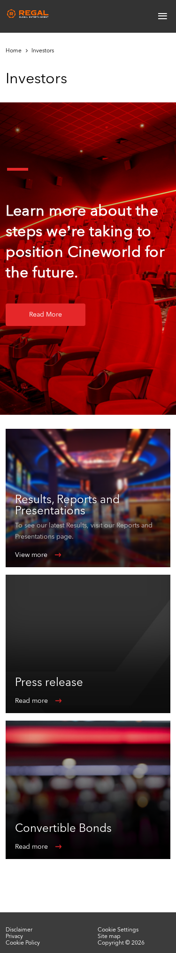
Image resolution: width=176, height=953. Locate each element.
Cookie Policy (23, 942)
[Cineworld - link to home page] (28, 13)
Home (14, 50)
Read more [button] (45, 314)
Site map (109, 936)
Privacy (14, 936)
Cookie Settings (118, 929)
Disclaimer (19, 929)
